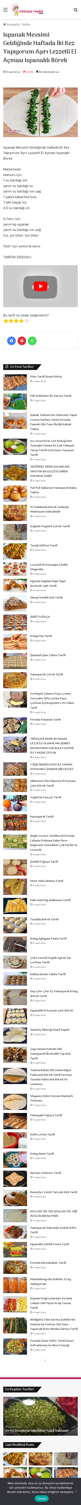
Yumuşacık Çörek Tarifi (46, 674)
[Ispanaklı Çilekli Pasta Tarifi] (15, 1249)
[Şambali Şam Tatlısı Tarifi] (15, 661)
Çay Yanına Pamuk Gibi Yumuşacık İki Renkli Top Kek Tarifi (50, 1054)
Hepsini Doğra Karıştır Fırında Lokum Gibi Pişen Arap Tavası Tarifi (51, 1303)
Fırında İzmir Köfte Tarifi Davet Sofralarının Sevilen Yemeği (52, 1343)
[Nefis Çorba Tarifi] (15, 1140)
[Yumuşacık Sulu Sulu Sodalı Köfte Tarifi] (15, 1232)
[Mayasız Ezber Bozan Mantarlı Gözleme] (15, 1102)
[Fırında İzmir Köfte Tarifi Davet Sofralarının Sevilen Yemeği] (15, 1346)
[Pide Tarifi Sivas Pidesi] (15, 382)
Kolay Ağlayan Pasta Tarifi (48, 938)
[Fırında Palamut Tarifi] (15, 725)
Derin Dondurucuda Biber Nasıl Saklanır (37, 1431)
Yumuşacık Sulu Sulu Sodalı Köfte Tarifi (53, 1230)
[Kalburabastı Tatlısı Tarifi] (15, 979)
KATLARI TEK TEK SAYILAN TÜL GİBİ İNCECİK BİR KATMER (53, 1214)
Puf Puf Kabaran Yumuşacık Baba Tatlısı (53, 490)
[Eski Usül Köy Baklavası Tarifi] (15, 906)
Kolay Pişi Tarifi (41, 636)
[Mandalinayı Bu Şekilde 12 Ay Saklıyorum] (15, 1285)
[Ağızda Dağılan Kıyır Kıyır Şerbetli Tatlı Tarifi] (15, 585)
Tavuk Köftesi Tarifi (43, 545)
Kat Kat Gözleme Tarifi (45, 1173)
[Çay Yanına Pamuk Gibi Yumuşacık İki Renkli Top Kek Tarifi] (15, 1055)
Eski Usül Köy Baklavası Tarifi (50, 900)
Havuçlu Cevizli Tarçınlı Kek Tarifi (53, 1192)
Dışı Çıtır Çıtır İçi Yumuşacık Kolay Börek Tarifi (54, 994)
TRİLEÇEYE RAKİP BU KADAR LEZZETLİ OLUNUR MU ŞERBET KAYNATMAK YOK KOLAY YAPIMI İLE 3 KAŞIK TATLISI (52, 746)
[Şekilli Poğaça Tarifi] (15, 867)
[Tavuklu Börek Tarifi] (15, 925)
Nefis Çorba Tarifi (42, 1134)
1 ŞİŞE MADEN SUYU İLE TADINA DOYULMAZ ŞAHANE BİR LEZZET (51, 767)
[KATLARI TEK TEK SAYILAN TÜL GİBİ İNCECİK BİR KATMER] (15, 1215)
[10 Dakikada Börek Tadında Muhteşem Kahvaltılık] (15, 513)
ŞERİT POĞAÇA (40, 616)
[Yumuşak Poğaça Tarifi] (15, 1121)
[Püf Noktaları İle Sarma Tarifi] (15, 402)
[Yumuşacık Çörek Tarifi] (15, 680)
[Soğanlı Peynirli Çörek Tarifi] (15, 532)
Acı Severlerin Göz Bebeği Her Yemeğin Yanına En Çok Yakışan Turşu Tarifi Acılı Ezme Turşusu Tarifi (52, 448)
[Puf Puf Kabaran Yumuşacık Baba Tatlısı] (15, 494)
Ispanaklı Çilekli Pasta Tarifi (49, 1244)
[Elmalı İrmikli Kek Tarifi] (15, 603)
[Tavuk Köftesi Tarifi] (15, 551)
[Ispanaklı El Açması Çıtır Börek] (15, 1016)
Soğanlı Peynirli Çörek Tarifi (50, 526)
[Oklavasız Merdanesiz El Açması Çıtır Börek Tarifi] (15, 785)
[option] (40, 1416)
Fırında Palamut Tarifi (45, 719)
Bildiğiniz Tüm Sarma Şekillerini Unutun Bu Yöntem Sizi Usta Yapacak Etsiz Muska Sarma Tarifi (54, 1324)
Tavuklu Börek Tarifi (44, 919)
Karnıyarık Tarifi (42, 816)
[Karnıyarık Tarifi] (15, 822)
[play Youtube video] (40, 286)
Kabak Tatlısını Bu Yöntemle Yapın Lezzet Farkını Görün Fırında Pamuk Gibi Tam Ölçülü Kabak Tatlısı (53, 422)
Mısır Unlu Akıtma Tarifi (46, 881)
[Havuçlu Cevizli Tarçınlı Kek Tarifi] (15, 1198)
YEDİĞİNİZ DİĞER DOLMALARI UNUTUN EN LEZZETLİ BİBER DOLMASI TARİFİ (49, 471)
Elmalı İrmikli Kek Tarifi (46, 597)
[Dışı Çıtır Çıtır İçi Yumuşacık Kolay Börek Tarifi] (15, 997)
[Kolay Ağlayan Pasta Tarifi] (15, 944)
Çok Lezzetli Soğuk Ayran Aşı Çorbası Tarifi (50, 960)
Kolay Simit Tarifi (42, 1153)
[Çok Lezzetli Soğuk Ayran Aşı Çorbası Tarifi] (15, 962)
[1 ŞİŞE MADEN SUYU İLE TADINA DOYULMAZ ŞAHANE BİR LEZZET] (15, 769)
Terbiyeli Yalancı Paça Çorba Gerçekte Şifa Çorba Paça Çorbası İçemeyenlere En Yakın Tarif (52, 700)
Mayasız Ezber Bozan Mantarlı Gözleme (51, 1098)
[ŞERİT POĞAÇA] (15, 622)
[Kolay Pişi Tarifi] (15, 642)
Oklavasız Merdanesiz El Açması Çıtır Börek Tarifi (53, 783)
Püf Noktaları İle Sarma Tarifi (50, 396)
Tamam (41, 1498)
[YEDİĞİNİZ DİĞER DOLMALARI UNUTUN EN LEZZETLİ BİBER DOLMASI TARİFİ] (15, 472)
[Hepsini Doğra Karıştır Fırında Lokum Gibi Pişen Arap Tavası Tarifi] (15, 1304)
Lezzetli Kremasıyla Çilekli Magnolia (49, 567)
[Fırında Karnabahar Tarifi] (15, 1267)
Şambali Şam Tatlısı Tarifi (48, 655)
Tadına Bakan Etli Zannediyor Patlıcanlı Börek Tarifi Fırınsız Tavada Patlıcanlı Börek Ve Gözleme (51, 1077)
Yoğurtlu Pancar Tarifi (45, 797)
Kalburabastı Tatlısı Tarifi (48, 974)
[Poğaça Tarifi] (27, 9)
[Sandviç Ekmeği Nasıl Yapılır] (15, 1035)
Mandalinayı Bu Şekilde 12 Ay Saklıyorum (50, 1282)
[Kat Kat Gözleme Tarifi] (15, 1179)
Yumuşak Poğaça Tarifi (46, 1115)
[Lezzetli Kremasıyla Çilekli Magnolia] (15, 569)
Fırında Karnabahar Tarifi (48, 1263)
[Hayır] (75, 1491)
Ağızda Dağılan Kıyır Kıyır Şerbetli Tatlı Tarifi (48, 584)
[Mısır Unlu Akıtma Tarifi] (15, 887)
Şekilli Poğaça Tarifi (44, 861)
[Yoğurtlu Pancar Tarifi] (15, 803)
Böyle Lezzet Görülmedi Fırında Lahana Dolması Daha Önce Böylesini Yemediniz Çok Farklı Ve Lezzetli (54, 843)
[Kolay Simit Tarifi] (15, 1159)
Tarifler (26, 24)
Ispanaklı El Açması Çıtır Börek (51, 1010)
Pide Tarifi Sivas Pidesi (46, 376)
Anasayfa (12, 24)
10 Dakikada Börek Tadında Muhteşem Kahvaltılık (49, 509)
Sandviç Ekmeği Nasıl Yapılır (50, 1029)
